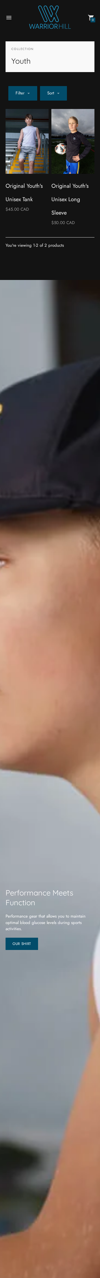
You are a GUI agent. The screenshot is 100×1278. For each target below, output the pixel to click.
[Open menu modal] (9, 17)
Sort (50, 93)
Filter (20, 93)
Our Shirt (21, 943)
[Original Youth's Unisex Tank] (27, 141)
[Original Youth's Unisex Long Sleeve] (72, 141)
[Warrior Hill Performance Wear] (50, 18)
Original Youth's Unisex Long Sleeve (70, 199)
